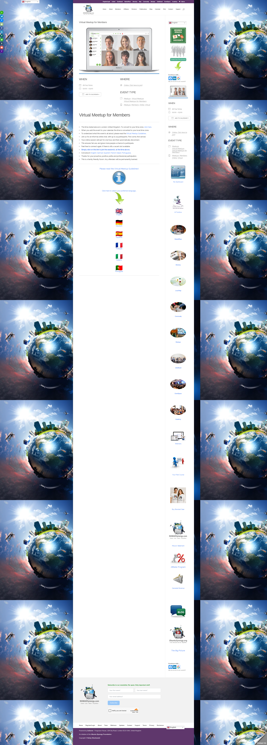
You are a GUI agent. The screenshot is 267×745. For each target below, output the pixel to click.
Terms (145, 725)
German (100, 153)
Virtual (147, 105)
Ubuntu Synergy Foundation (101, 734)
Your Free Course (178, 475)
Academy (174, 1)
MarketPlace (127, 1)
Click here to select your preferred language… (119, 191)
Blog (151, 9)
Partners (134, 9)
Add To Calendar (91, 94)
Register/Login (106, 1)
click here (147, 127)
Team (106, 725)
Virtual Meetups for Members (135, 101)
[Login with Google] (178, 78)
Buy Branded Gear (178, 509)
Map (140, 1)
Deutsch (119, 226)
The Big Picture (178, 650)
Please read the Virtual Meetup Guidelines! (119, 169)
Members (118, 9)
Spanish (107, 153)
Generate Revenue (178, 588)
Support (178, 9)
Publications (143, 9)
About (111, 9)
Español (119, 237)
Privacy (151, 725)
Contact (170, 9)
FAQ (164, 9)
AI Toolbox (178, 212)
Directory (135, 1)
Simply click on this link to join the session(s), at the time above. (105, 150)
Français (119, 249)
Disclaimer (160, 725)
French (113, 153)
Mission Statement (178, 546)
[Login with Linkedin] (174, 78)
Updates (121, 725)
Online (141, 105)
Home (104, 9)
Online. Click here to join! (133, 85)
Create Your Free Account (178, 59)
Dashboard (120, 1)
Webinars (178, 444)
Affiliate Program (178, 567)
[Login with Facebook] (170, 78)
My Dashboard (178, 182)
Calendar (157, 9)
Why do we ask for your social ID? (177, 81)
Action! (113, 1)
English (93, 153)
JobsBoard (159, 1)
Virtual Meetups (138, 99)
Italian (119, 153)
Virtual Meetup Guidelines (136, 133)
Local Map (178, 290)
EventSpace (167, 1)
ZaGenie (90, 730)
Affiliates (126, 9)
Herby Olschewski (93, 738)
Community (146, 1)
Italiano (119, 260)
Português (119, 271)
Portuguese (126, 153)
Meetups (153, 1)
